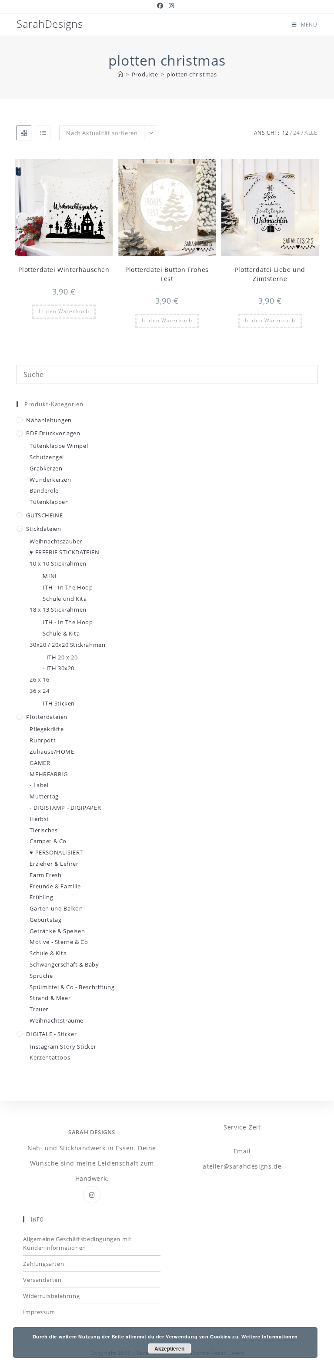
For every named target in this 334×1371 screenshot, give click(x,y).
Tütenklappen (49, 502)
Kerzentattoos (50, 1057)
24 (296, 132)
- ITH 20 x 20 (60, 657)
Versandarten (42, 1280)
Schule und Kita (65, 599)
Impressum (39, 1312)
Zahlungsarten (43, 1264)
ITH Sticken (59, 703)
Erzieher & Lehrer (54, 864)
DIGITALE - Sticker (51, 1034)
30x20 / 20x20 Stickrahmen (67, 645)
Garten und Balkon (56, 908)
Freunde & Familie (55, 886)
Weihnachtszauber (56, 541)
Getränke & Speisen (57, 931)
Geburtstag (45, 920)
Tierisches (43, 830)
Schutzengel (47, 457)
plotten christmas (192, 74)
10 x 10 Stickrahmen (58, 563)
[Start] (120, 74)
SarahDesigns (50, 24)
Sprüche (41, 976)
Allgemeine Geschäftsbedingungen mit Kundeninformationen (77, 1243)
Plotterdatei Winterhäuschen (63, 269)
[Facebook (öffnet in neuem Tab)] (161, 6)
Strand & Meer (50, 998)
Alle (310, 132)
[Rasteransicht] (24, 133)
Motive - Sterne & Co (59, 942)
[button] (85, 169)
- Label (39, 785)
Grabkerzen (46, 468)
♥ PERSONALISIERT (56, 852)
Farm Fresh (45, 875)
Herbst (39, 819)
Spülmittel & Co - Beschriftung (72, 987)
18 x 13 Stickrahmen (58, 609)
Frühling (41, 897)
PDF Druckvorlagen (53, 433)
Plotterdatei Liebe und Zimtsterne (270, 274)
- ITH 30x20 (58, 668)
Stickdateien (43, 529)
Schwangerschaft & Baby (64, 964)
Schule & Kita (61, 633)
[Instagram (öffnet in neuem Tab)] (171, 6)
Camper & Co (48, 841)
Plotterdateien (46, 717)
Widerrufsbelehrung (51, 1296)
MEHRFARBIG (48, 774)
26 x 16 (39, 679)
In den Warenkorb (64, 311)
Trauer (39, 1009)
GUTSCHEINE (44, 515)
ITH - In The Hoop (68, 587)
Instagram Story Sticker (63, 1046)
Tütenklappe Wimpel (59, 446)
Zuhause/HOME (52, 751)
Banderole (44, 490)
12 (285, 132)
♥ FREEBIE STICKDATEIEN (64, 552)
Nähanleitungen (48, 420)
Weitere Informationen (269, 1336)
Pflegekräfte (46, 729)
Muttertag (44, 796)
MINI (50, 576)
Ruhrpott (43, 740)
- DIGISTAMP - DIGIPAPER (65, 807)
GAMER (40, 763)
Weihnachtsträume (57, 1020)
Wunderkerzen (50, 479)
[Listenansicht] (43, 133)
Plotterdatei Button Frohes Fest (167, 274)
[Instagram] (91, 1194)
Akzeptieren (169, 1348)
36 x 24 (39, 691)
